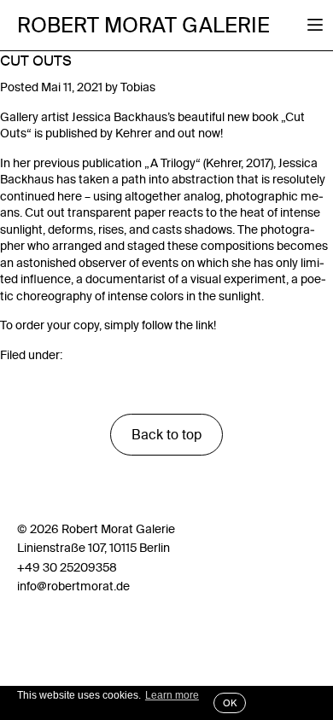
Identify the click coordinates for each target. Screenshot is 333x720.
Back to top (166, 434)
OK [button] (230, 703)
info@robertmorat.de (73, 586)
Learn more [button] (172, 695)
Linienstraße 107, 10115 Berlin (93, 547)
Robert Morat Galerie (143, 26)
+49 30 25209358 (67, 567)
